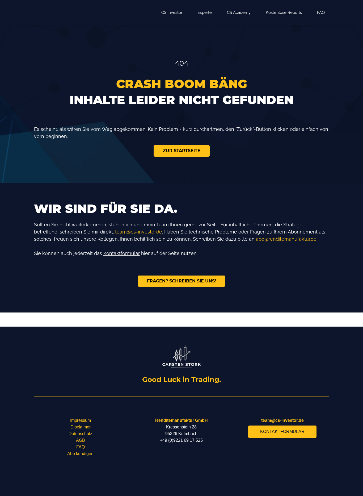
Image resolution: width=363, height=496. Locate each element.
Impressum (80, 420)
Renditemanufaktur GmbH (181, 420)
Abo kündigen (80, 453)
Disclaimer (80, 427)
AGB (80, 440)
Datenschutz (80, 433)
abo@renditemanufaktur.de (286, 239)
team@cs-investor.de (138, 232)
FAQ (80, 447)
